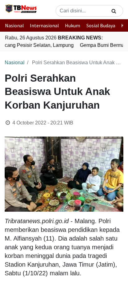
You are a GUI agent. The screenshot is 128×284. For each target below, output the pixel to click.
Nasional (14, 25)
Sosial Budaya (100, 25)
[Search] (114, 11)
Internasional (44, 25)
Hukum (72, 25)
